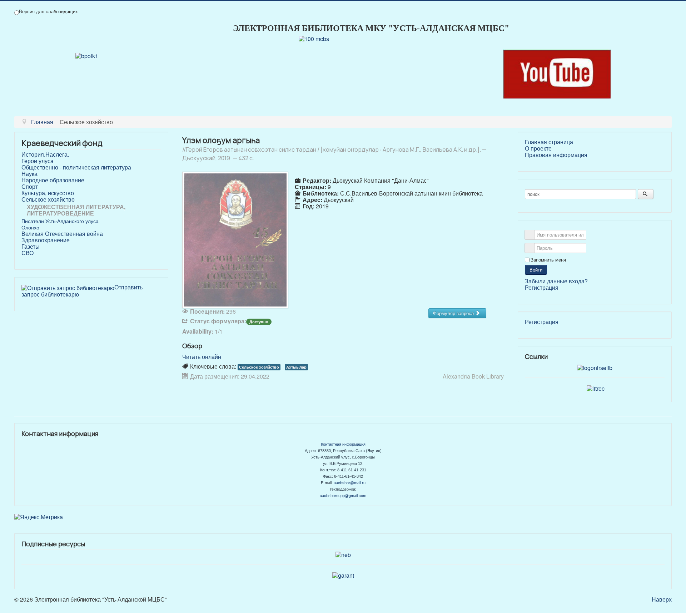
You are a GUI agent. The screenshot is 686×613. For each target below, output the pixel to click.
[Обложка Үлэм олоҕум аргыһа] (235, 239)
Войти (536, 269)
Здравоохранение (45, 240)
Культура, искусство (47, 193)
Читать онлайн (201, 357)
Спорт (29, 186)
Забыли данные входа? (556, 281)
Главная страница (549, 142)
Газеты (30, 246)
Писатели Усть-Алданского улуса (60, 220)
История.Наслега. (45, 154)
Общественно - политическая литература (76, 167)
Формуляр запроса (454, 313)
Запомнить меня (548, 260)
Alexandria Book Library (473, 376)
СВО (27, 253)
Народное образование (52, 180)
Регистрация (541, 287)
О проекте (538, 148)
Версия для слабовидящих (48, 11)
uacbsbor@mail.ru (350, 483)
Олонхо (30, 227)
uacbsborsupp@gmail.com (343, 495)
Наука (29, 174)
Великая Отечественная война (62, 233)
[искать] (645, 194)
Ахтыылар (296, 367)
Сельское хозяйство (48, 199)
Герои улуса (37, 161)
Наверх (662, 599)
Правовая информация (556, 155)
